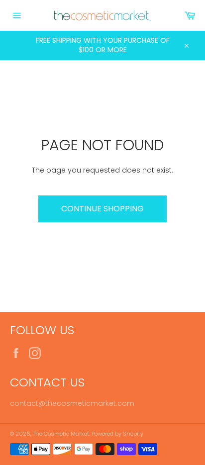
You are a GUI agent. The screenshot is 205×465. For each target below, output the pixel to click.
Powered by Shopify (117, 434)
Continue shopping (102, 208)
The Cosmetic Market (61, 434)
